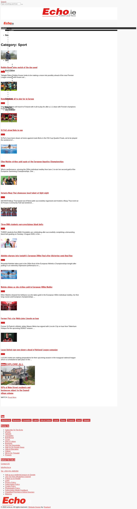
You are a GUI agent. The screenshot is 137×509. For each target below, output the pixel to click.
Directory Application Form (19, 112)
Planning (12, 103)
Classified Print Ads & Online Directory (19, 492)
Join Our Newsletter (16, 47)
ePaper (12, 33)
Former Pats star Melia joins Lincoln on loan (20, 318)
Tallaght (12, 37)
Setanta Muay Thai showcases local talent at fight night (25, 192)
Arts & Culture (10, 70)
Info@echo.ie (6, 467)
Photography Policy (12, 488)
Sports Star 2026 (20, 64)
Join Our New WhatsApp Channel (18, 477)
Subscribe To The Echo (14, 430)
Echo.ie (4, 28)
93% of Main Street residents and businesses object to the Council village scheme (15, 390)
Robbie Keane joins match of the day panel (19, 67)
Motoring (8, 494)
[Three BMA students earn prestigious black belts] (9, 216)
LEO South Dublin (16, 92)
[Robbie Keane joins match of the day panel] (9, 59)
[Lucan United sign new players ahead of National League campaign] (9, 341)
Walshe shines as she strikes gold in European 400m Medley (26, 286)
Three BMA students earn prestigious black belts (22, 224)
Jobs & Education (12, 449)
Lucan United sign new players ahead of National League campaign (29, 349)
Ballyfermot (13, 41)
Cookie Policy (10, 486)
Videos (3, 364)
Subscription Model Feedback (16, 490)
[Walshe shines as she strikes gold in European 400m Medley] (9, 278)
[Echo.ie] (59, 15)
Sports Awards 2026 (17, 62)
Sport (7, 60)
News (7, 35)
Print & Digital (14, 101)
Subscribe (8, 28)
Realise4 (47, 507)
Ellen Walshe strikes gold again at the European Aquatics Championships (32, 161)
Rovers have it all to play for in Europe (17, 98)
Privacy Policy (10, 482)
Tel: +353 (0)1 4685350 (9, 471)
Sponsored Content (16, 94)
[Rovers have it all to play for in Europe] (9, 90)
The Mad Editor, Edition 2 (23, 78)
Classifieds (13, 105)
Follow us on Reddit (17, 53)
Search (3, 2)
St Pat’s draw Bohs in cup (12, 130)
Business (16, 420)
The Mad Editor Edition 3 (23, 80)
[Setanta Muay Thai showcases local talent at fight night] (9, 184)
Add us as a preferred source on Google (24, 49)
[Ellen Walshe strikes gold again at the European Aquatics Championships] (9, 153)
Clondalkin (13, 39)
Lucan (56, 420)
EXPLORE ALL (15, 364)
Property (71, 420)
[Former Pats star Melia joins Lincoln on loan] (9, 310)
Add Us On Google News (14, 447)
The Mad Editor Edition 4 (23, 82)
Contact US (5, 464)
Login (11, 31)
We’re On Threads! (12, 453)
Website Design (35, 507)
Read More (12, 397)
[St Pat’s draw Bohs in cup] (9, 122)
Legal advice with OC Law (19, 96)
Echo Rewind (14, 72)
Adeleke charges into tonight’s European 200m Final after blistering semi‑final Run (36, 255)
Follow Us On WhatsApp (18, 51)
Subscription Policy (12, 484)
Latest (35, 420)
